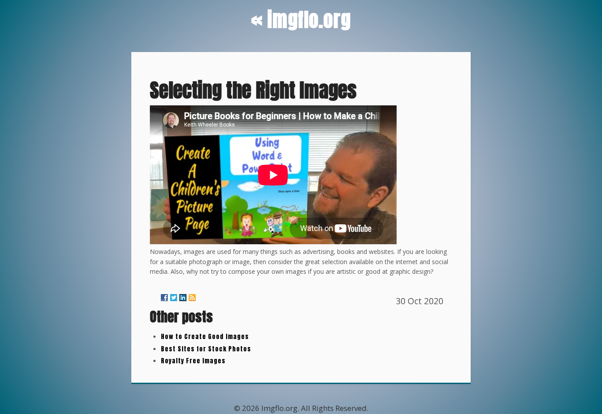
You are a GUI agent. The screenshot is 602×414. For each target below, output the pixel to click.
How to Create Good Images (205, 336)
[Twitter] (173, 297)
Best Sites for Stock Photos (206, 349)
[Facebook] (164, 297)
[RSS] (192, 297)
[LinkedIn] (182, 297)
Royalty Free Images (193, 361)
